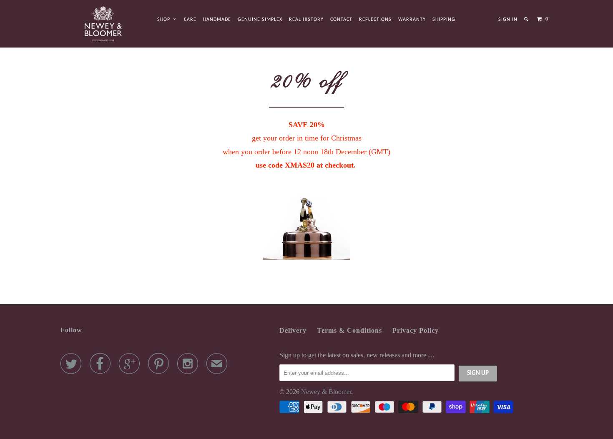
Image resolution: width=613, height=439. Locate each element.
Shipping (443, 19)
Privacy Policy (415, 330)
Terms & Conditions (349, 330)
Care (190, 19)
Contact (341, 19)
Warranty (412, 19)
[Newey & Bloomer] (103, 23)
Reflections (375, 19)
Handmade (217, 19)
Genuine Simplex (260, 19)
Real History (306, 19)
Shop (165, 19)
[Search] (527, 19)
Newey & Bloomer (326, 391)
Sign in (508, 19)
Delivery (292, 330)
